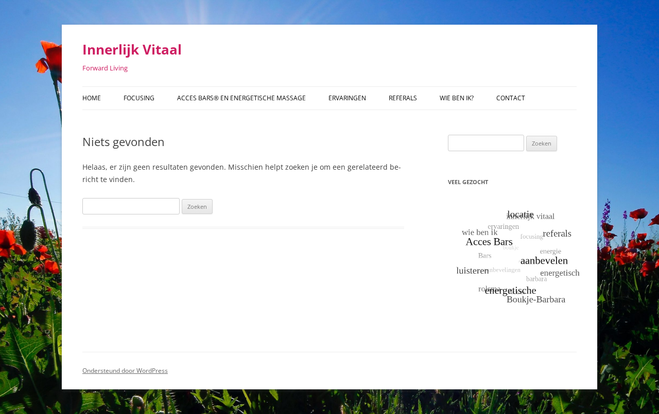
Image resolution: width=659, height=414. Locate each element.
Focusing (139, 98)
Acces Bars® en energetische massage (241, 98)
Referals (403, 98)
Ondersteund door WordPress (125, 370)
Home (91, 98)
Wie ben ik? (457, 98)
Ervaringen (347, 98)
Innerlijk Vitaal (132, 49)
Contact (510, 98)
